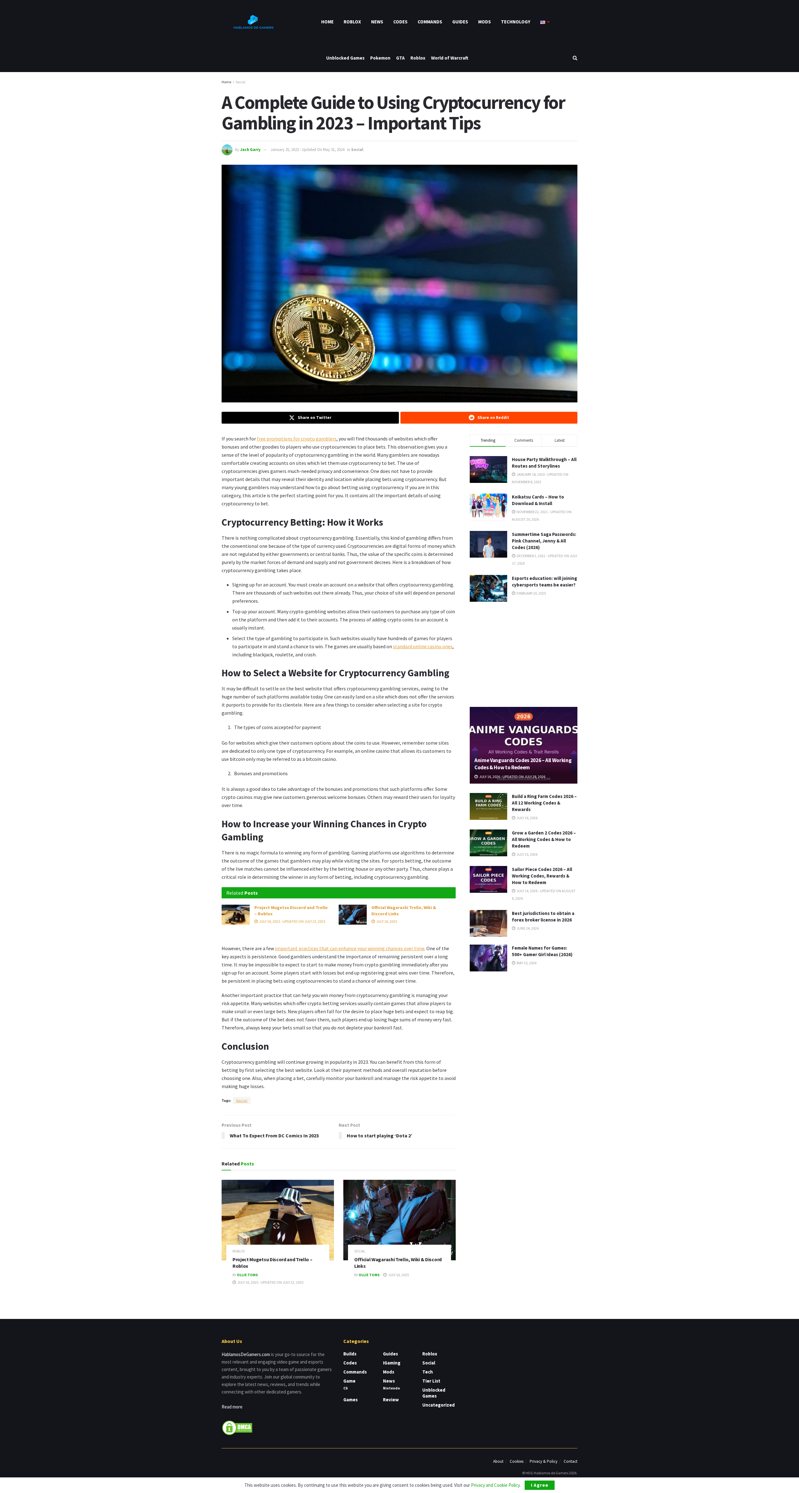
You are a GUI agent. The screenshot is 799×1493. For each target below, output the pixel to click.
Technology (515, 22)
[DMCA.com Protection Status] (237, 1427)
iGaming (391, 1363)
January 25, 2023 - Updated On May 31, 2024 (307, 149)
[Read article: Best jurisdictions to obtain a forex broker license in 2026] (488, 923)
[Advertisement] (524, 653)
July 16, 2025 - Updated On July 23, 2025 (291, 921)
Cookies (516, 1461)
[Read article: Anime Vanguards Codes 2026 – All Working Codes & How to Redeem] (523, 745)
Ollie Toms (247, 1274)
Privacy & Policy (543, 1461)
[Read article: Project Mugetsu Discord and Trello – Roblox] (236, 915)
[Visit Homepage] (253, 21)
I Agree (539, 1485)
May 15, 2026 (526, 962)
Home (327, 22)
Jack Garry (250, 149)
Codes (400, 22)
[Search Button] (575, 58)
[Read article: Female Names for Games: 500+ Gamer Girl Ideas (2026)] (488, 958)
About (498, 1461)
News (377, 22)
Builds (349, 1354)
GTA (400, 58)
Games (350, 1400)
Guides (460, 22)
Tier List (431, 1381)
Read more (232, 1407)
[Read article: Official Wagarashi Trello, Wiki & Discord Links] (353, 915)
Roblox (352, 22)
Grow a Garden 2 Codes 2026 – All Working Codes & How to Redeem (544, 839)
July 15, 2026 (526, 854)
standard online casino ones (423, 646)
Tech (427, 1372)
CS (345, 1388)
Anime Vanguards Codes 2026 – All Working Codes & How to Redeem (522, 764)
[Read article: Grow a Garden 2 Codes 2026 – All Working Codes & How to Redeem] (488, 842)
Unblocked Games (345, 58)
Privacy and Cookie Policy (495, 1485)
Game (349, 1381)
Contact (570, 1461)
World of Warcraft (449, 58)
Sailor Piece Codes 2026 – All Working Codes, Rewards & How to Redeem (542, 875)
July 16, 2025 (386, 921)
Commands (430, 22)
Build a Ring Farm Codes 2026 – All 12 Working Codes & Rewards (544, 802)
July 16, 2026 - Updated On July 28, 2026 (511, 776)
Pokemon (380, 58)
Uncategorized (438, 1405)
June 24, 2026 (527, 928)
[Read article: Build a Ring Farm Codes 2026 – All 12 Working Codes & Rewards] (488, 806)
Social (240, 82)
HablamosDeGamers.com (246, 1354)
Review (391, 1400)
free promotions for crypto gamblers (296, 438)
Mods (484, 22)
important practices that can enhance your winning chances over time (349, 948)
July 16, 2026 (526, 817)
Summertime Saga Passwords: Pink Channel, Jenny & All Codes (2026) (544, 540)
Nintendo (391, 1388)
